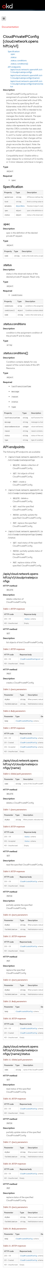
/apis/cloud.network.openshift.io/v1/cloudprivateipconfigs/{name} (26, 76)
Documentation (10, 26)
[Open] (4, 18)
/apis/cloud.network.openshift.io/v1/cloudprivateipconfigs (26, 70)
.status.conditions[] (19, 63)
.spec (12, 54)
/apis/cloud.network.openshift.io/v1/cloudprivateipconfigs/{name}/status (26, 84)
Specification (14, 51)
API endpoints (14, 67)
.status (13, 57)
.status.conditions (18, 60)
